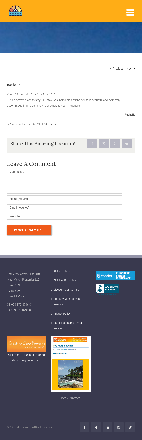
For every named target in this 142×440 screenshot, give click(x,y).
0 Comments (50, 124)
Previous (118, 68)
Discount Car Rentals (66, 289)
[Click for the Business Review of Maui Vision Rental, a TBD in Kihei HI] (107, 286)
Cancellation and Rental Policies (68, 325)
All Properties (62, 271)
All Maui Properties (65, 280)
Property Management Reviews (67, 301)
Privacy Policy (62, 313)
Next (129, 68)
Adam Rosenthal (17, 124)
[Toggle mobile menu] (130, 12)
